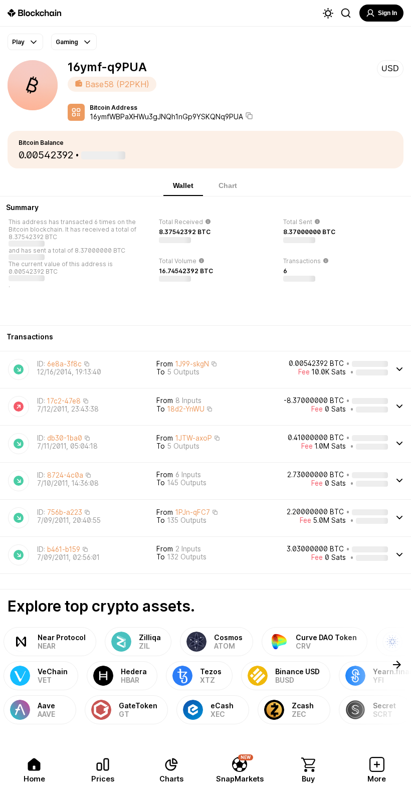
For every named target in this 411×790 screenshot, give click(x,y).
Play (18, 42)
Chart (228, 185)
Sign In (387, 13)
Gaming (67, 42)
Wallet (183, 185)
